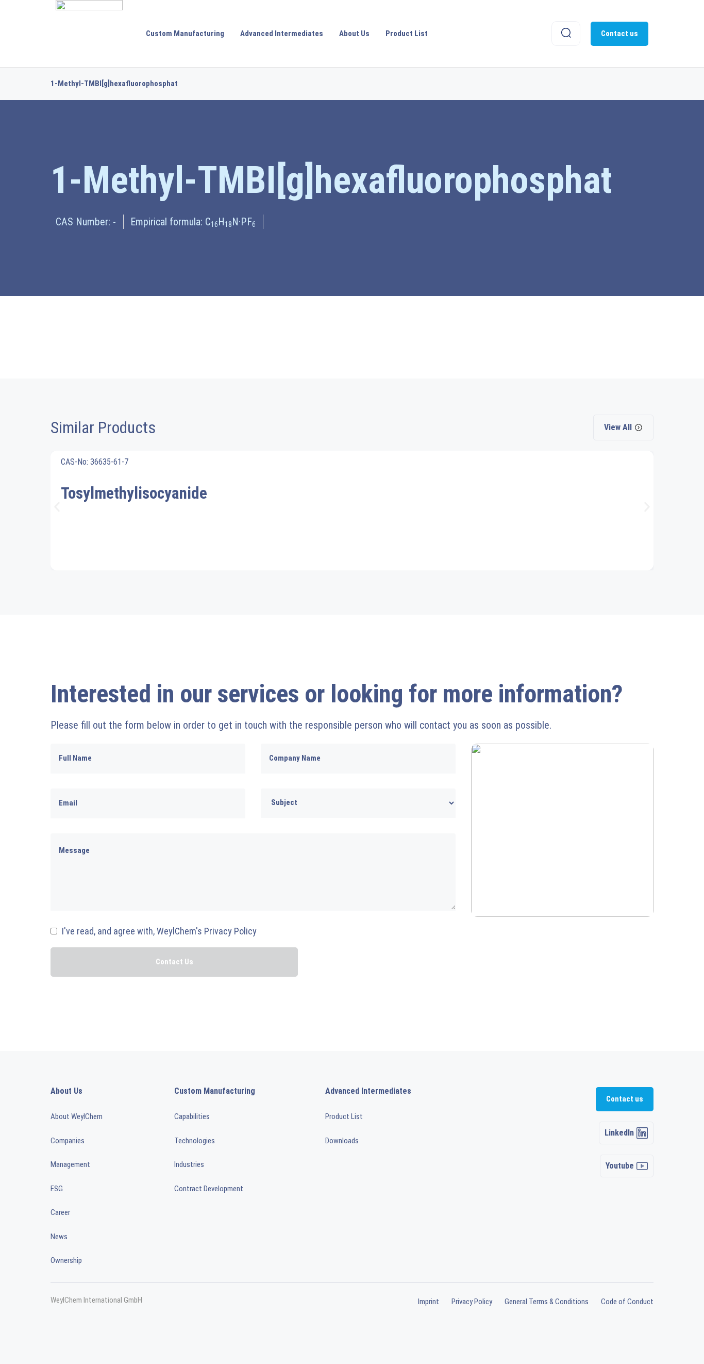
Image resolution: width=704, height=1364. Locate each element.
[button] (57, 506)
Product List (406, 33)
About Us (354, 33)
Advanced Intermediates (281, 33)
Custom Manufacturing (185, 33)
